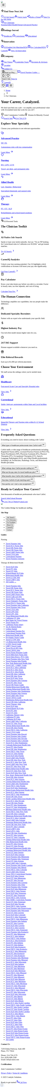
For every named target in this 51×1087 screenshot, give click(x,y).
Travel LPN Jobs (12, 612)
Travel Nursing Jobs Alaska (16, 736)
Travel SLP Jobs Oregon (15, 876)
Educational (32, 36)
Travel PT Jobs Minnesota (15, 934)
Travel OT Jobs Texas (14, 723)
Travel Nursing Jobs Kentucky (17, 932)
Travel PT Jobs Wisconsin (15, 992)
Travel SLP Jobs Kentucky (16, 947)
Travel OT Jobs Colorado (15, 837)
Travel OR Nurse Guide (15, 685)
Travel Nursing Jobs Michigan (17, 958)
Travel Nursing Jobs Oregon (16, 693)
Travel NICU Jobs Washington (17, 794)
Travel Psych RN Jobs (14, 648)
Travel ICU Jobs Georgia (15, 928)
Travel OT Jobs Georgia (15, 913)
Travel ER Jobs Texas (14, 676)
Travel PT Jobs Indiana (14, 943)
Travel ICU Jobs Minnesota (16, 951)
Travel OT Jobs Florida (14, 754)
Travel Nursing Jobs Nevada (16, 739)
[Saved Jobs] (8, 76)
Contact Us (8, 69)
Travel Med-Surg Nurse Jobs (16, 655)
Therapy (20, 25)
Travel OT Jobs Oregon (14, 852)
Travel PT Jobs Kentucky (15, 954)
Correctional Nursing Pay (15, 631)
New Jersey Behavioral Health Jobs (19, 775)
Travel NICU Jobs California (16, 730)
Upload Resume (16, 498)
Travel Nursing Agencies (15, 559)
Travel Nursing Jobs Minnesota (17, 857)
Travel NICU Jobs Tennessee (17, 930)
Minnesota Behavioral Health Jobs (18, 816)
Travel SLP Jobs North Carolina (18, 1012)
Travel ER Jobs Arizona (15, 777)
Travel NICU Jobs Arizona (16, 898)
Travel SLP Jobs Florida (15, 756)
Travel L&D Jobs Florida (15, 758)
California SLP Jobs (13, 719)
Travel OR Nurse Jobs (14, 550)
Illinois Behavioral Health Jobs (17, 769)
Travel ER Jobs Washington (16, 749)
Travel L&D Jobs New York (16, 764)
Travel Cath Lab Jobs (14, 597)
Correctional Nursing (13, 557)
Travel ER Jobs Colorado (15, 814)
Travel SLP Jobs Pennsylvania (17, 1033)
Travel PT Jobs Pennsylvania (16, 1029)
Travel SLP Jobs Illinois (14, 1001)
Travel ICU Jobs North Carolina (18, 1003)
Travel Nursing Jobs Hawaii (16, 734)
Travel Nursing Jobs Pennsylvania (18, 908)
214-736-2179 (21, 118)
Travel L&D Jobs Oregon (15, 872)
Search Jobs (6, 79)
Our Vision (8, 62)
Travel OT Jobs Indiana (14, 945)
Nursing (4, 25)
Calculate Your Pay (8, 291)
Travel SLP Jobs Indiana (15, 964)
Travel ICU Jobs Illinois (15, 1014)
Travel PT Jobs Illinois (14, 997)
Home (8, 90)
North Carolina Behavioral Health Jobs (20, 799)
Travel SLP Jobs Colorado (15, 915)
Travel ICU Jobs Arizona (15, 779)
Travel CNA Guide (13, 732)
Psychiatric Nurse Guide (15, 637)
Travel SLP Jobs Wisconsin (16, 994)
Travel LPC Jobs (12, 614)
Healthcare (8, 36)
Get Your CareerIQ (8, 272)
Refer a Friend (35, 17)
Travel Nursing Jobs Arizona (16, 680)
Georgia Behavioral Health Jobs (18, 782)
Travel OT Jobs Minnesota (16, 878)
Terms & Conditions (20, 1073)
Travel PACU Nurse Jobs (15, 603)
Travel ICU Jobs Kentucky (16, 941)
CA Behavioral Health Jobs (16, 642)
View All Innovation (18, 51)
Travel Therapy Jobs (13, 704)
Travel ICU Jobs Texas (14, 670)
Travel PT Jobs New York (15, 766)
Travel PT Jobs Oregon (14, 844)
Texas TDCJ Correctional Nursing (18, 874)
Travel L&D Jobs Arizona (15, 820)
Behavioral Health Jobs (14, 575)
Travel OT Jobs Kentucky (15, 956)
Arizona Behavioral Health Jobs (18, 689)
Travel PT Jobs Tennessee (15, 895)
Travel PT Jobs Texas (14, 683)
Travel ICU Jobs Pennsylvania (17, 1035)
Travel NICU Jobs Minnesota (17, 919)
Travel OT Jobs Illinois (14, 999)
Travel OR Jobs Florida (14, 803)
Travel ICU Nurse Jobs (14, 546)
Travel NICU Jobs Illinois (15, 1016)
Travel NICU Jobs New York (17, 812)
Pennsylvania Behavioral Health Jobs (20, 790)
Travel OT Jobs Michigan (15, 966)
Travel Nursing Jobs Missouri (17, 960)
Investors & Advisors (39, 62)
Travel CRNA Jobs (13, 650)
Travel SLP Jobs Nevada (15, 904)
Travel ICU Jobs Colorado (16, 818)
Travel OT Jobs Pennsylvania (17, 1031)
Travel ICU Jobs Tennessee (16, 917)
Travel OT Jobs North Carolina (17, 1009)
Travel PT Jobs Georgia (14, 923)
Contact (9, 530)
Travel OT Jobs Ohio (14, 1020)
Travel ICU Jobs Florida (15, 672)
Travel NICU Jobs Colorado (16, 870)
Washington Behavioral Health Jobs (19, 700)
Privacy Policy (6, 1073)
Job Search (10, 517)
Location (7, 65)
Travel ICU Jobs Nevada (15, 801)
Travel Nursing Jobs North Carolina (19, 865)
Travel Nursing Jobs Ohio (15, 885)
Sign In (14, 79)
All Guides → (11, 582)
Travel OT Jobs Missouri (15, 977)
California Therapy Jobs (15, 715)
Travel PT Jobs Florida (14, 747)
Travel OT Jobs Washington (16, 807)
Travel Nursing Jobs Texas (16, 607)
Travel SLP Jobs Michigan (16, 971)
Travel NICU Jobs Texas (15, 751)
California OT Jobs (13, 618)
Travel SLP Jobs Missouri (15, 979)
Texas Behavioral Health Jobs (17, 616)
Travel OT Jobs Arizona (15, 861)
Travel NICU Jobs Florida (15, 786)
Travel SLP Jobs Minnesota (16, 889)
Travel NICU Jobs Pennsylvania (18, 1037)
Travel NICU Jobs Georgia (16, 906)
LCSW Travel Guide (13, 644)
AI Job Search (9, 17)
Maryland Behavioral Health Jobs (18, 848)
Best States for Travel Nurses (16, 620)
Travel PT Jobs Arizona (14, 835)
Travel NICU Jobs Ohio (15, 1027)
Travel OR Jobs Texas (14, 797)
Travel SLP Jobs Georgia (15, 926)
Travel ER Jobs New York (15, 760)
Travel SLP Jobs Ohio (14, 1022)
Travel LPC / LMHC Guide (16, 665)
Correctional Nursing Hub (15, 633)
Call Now (23, 1082)
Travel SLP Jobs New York (16, 773)
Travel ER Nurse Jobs (14, 548)
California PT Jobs (13, 717)
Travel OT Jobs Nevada (15, 846)
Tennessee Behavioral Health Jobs (18, 822)
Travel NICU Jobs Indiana (16, 938)
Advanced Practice (30, 25)
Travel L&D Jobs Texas (15, 696)
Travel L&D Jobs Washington (17, 784)
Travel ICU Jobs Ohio (14, 1024)
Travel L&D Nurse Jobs (15, 552)
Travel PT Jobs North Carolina (17, 1007)
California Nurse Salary (14, 625)
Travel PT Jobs (11, 569)
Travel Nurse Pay (12, 622)
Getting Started (11, 629)
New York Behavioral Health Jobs (18, 663)
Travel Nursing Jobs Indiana (16, 921)
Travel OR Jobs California (15, 702)
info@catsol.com (21, 502)
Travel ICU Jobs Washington (16, 743)
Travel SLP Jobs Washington (16, 788)
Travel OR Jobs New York (16, 825)
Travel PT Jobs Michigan (15, 969)
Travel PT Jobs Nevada (14, 880)
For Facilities (11, 522)
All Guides (10, 1040)
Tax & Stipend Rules (13, 627)
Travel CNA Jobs (12, 554)
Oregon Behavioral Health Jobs (17, 726)
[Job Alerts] (3, 76)
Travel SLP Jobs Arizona (15, 855)
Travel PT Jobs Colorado (15, 827)
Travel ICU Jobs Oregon (15, 792)
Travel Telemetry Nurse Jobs (16, 601)
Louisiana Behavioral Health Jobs (18, 850)
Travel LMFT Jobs (13, 580)
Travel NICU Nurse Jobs (15, 599)
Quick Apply (22, 17)
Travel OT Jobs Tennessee (16, 902)
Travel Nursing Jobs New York (17, 659)
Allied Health (12, 25)
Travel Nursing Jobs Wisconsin (17, 911)
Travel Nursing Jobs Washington (18, 691)
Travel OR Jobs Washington (16, 833)
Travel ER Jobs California (15, 674)
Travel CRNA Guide (13, 698)
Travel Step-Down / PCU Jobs (17, 657)
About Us (10, 525)
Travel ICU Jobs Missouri (15, 988)
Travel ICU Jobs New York (16, 762)
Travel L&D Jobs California (16, 721)
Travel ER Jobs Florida (14, 728)
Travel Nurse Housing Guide (16, 653)
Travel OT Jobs (11, 571)
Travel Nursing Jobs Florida (16, 661)
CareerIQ (7, 82)
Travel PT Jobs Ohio (13, 1018)
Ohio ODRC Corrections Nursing (18, 900)
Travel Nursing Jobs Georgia (16, 883)
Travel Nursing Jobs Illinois (16, 868)
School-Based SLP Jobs (15, 573)
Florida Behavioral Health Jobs (17, 687)
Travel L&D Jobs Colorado (16, 863)
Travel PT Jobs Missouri (15, 975)
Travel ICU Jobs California (16, 668)
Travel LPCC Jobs (13, 831)
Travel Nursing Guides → (30, 72)
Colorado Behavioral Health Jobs (18, 745)
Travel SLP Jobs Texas (14, 678)
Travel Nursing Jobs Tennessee (17, 859)
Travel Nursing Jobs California (17, 605)
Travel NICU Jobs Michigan (16, 984)
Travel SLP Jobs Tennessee (16, 893)
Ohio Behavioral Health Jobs (16, 842)
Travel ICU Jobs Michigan (16, 981)
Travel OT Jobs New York (16, 771)
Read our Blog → (10, 72)
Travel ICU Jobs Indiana (15, 936)
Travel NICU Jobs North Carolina (18, 1005)
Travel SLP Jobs (12, 567)
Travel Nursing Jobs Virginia (16, 887)
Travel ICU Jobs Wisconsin (16, 962)
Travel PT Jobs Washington (16, 805)
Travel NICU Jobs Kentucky (16, 949)
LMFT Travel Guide (13, 646)
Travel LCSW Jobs (13, 578)
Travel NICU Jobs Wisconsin (17, 990)
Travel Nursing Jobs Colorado (17, 741)
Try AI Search (6, 251)
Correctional (19, 36)
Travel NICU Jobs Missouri (16, 973)
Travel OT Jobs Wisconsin (16, 986)
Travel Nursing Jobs (13, 544)
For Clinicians (9, 23)
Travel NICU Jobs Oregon (16, 891)
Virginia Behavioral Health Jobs (18, 840)
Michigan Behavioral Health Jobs (18, 809)
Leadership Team (21, 62)
